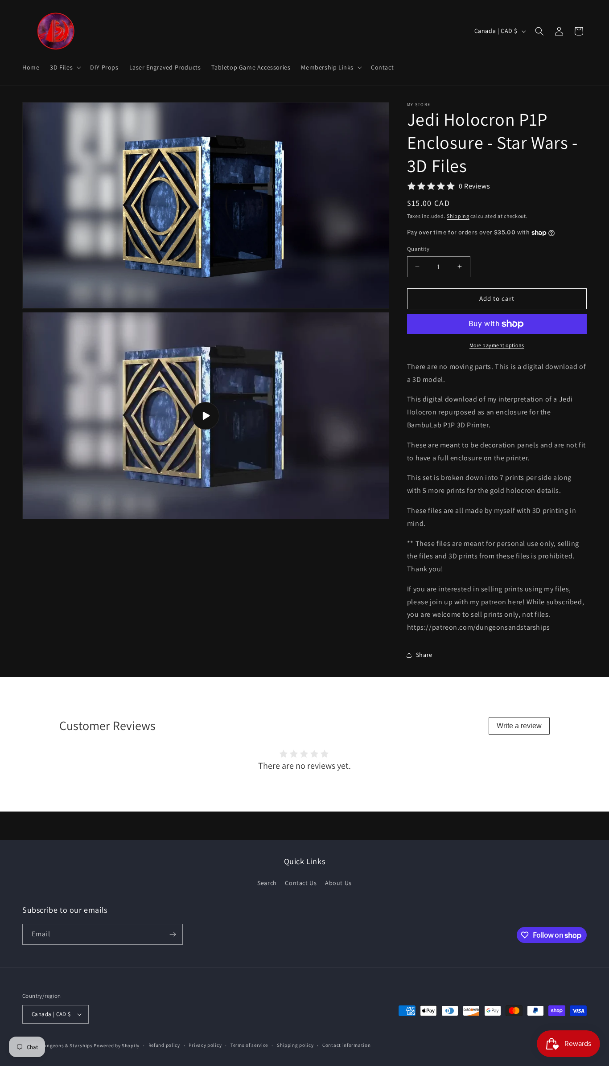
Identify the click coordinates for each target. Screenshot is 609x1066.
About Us (338, 883)
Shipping (458, 216)
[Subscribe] (172, 934)
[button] (65, 67)
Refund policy (164, 1045)
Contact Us (301, 883)
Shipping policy (295, 1045)
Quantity (418, 249)
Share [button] (424, 655)
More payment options (496, 345)
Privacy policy (205, 1045)
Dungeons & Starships (67, 1045)
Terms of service (249, 1045)
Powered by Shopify (117, 1045)
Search (267, 883)
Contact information (346, 1045)
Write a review (519, 726)
